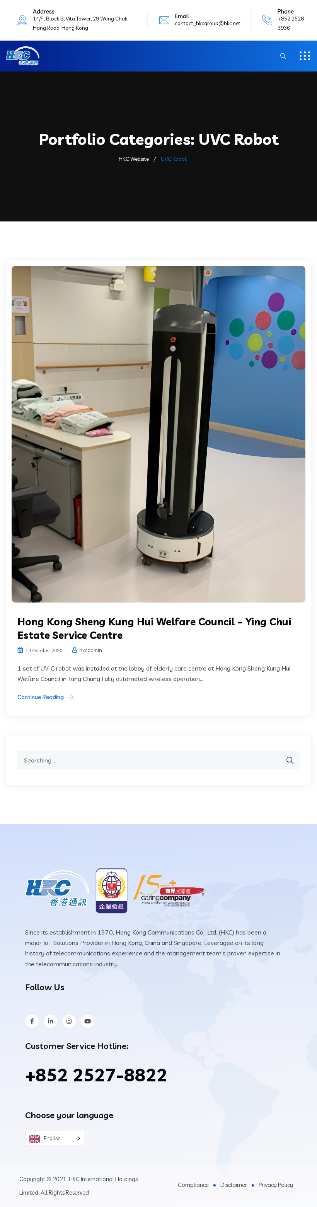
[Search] (286, 760)
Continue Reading (40, 697)
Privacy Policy (276, 1184)
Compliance (193, 1184)
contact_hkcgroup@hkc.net (207, 23)
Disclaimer (233, 1184)
